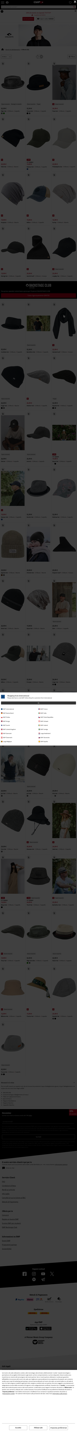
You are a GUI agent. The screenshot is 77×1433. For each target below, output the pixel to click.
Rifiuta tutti (38, 1428)
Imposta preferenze (58, 1428)
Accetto (18, 1428)
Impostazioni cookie (9, 1393)
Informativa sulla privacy (59, 1393)
